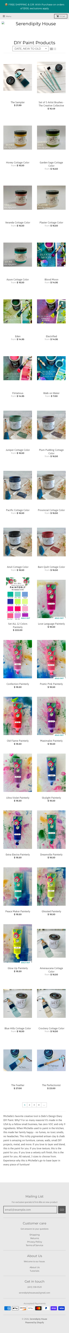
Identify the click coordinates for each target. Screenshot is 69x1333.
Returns (34, 1238)
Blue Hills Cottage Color (18, 1028)
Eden (17, 336)
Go (62, 1209)
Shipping (34, 1234)
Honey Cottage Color (17, 162)
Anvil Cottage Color (17, 566)
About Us (35, 1267)
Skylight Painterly (51, 797)
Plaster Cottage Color (51, 222)
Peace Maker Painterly (17, 911)
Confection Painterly (18, 683)
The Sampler (18, 102)
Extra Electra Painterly (18, 854)
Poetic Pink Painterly (51, 683)
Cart (62, 16)
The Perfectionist (51, 1085)
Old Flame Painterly (18, 740)
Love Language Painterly (51, 623)
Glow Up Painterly (18, 968)
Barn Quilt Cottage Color (51, 566)
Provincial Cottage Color (51, 510)
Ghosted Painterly (51, 911)
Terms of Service (34, 1245)
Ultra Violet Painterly (17, 797)
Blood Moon (51, 279)
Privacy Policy (34, 1241)
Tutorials (34, 1270)
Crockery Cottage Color (51, 1028)
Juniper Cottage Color (18, 449)
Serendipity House (38, 1319)
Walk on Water (51, 393)
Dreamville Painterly (51, 854)
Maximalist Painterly (51, 740)
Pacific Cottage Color (17, 510)
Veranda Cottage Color (17, 222)
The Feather (17, 1085)
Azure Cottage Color (18, 279)
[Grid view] (51, 49)
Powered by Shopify (34, 1322)
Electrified (51, 336)
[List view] (54, 49)
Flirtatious (17, 393)
